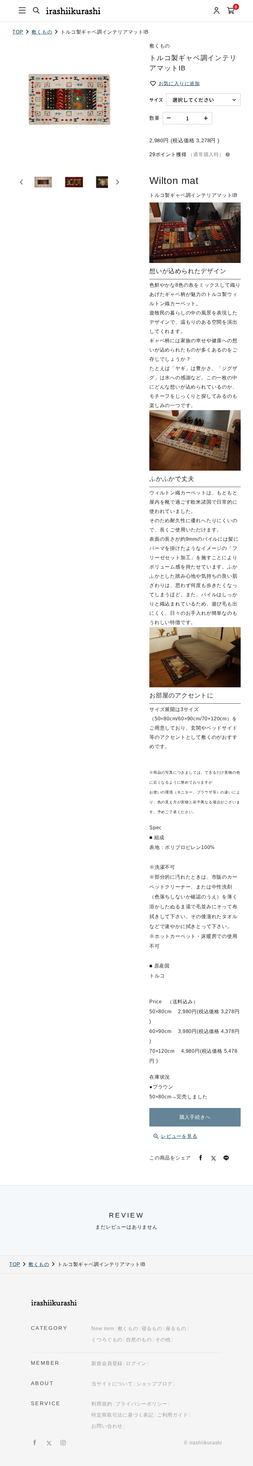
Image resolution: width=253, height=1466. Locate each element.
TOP (17, 32)
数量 (154, 118)
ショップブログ (154, 1383)
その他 (163, 1339)
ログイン (136, 1363)
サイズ (156, 100)
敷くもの (41, 32)
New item (102, 1328)
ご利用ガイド (172, 1415)
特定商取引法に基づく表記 (122, 1415)
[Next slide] (117, 182)
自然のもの (139, 1339)
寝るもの (152, 1328)
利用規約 (101, 1403)
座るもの (176, 1328)
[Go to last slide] (21, 182)
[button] (43, 182)
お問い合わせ (106, 1426)
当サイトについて (112, 1383)
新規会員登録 (106, 1363)
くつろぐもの (106, 1339)
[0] (230, 11)
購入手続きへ (195, 1117)
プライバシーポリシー (141, 1403)
